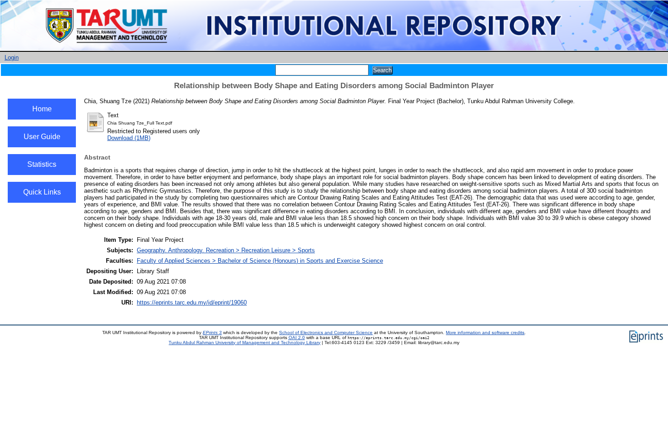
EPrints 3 (212, 332)
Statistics (41, 164)
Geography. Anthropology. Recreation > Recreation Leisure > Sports (226, 250)
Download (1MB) (128, 138)
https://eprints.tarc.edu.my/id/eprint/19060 (192, 302)
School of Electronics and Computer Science (326, 332)
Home (42, 109)
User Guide (42, 136)
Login (12, 57)
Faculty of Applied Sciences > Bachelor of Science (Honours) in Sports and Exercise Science (260, 260)
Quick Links (42, 192)
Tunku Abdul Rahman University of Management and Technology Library (244, 342)
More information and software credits (485, 332)
